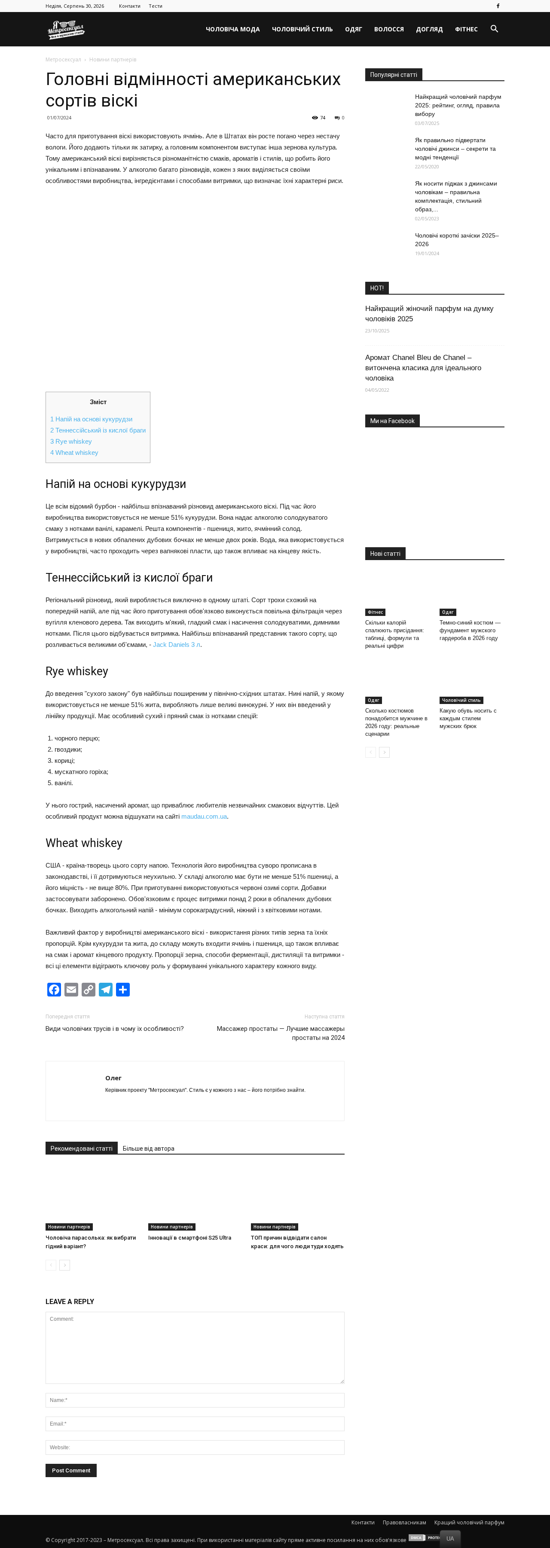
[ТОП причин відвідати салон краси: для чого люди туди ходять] (298, 1198)
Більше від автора (148, 1148)
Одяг (353, 29)
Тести (155, 6)
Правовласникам (404, 1522)
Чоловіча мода (233, 29)
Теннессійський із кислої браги (98, 430)
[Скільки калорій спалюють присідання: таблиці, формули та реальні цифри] (398, 593)
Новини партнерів (69, 1227)
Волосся (389, 29)
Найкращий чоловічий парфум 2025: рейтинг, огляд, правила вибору (458, 105)
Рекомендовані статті (82, 1148)
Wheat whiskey (74, 452)
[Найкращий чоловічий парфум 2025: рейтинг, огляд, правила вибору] (386, 107)
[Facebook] (498, 6)
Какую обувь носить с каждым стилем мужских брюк (468, 718)
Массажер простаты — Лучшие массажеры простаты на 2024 (281, 1033)
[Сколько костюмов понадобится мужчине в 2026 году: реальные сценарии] (398, 681)
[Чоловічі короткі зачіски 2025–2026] (386, 246)
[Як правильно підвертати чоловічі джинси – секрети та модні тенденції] (386, 151)
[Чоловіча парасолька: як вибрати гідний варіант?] (92, 1198)
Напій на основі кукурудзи (91, 419)
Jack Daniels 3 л (176, 644)
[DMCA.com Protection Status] (429, 1540)
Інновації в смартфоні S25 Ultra (189, 1237)
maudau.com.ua (204, 816)
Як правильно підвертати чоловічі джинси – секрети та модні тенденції (455, 149)
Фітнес (466, 29)
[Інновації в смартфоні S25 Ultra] (195, 1198)
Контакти (130, 6)
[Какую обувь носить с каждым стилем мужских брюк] (472, 681)
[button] (494, 29)
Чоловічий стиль (302, 29)
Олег (113, 1077)
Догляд (429, 29)
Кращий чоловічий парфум (469, 1522)
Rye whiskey (71, 441)
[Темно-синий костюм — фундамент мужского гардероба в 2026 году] (472, 593)
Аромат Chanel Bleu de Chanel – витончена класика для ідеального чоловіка (423, 367)
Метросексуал (63, 59)
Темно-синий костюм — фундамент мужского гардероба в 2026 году (470, 630)
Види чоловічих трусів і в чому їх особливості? (115, 1029)
